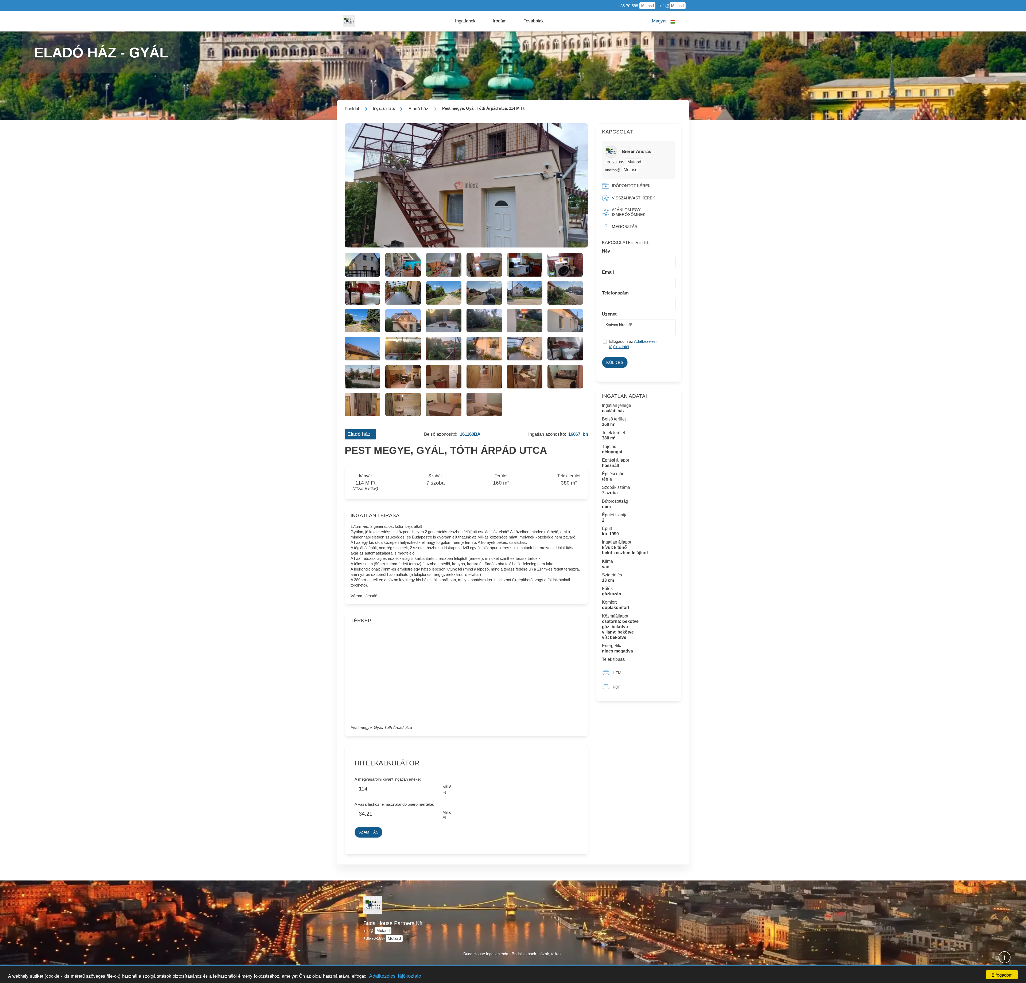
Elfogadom (1002, 974)
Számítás (368, 832)
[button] (465, 21)
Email (608, 272)
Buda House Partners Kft (393, 923)
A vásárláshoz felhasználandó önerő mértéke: (394, 804)
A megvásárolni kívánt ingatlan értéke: (388, 779)
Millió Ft (446, 790)
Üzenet (609, 314)
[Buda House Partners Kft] (349, 21)
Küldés (615, 362)
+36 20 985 (615, 162)
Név (606, 251)
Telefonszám (615, 293)
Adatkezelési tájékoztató (395, 975)
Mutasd (647, 6)
